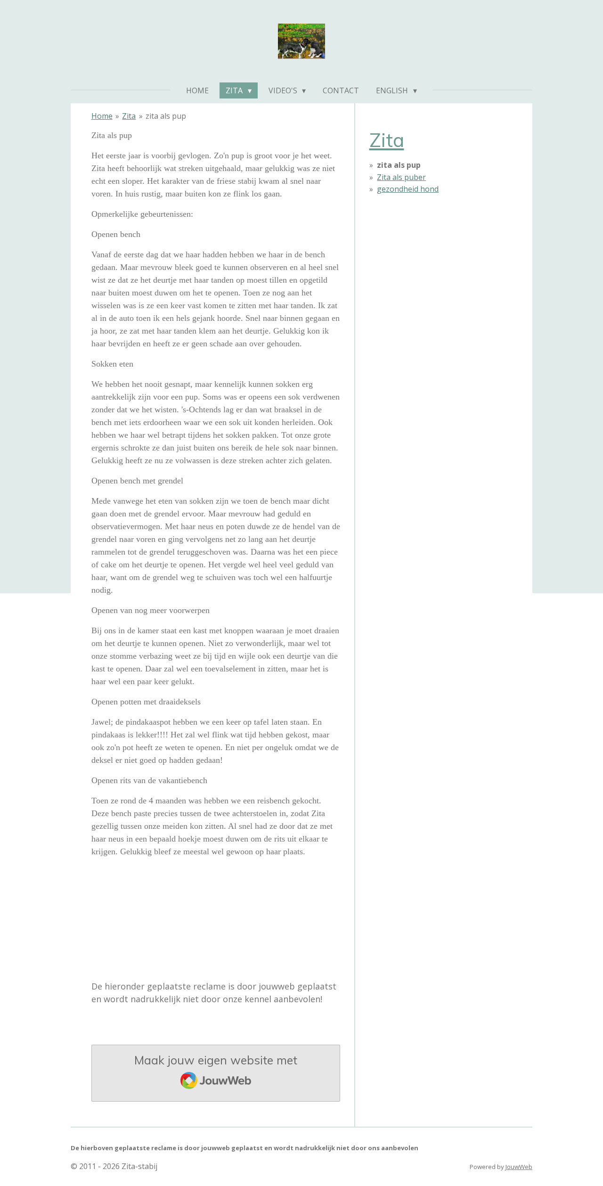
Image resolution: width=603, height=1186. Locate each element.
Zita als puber (401, 177)
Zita (129, 116)
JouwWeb (518, 1166)
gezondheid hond (408, 189)
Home (102, 116)
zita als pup (166, 116)
